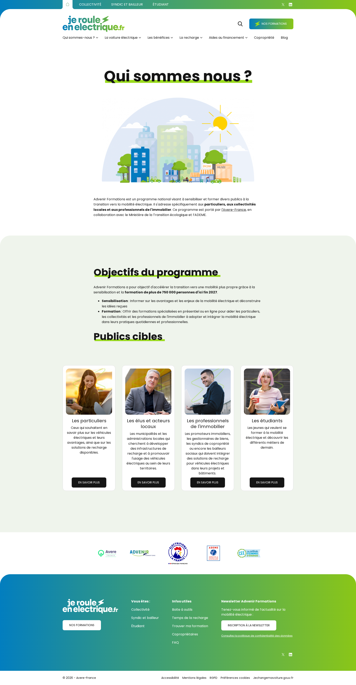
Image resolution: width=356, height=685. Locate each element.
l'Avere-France (233, 209)
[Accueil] (68, 4)
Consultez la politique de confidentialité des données (257, 635)
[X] (283, 4)
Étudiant (138, 626)
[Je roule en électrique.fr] (93, 24)
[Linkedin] (290, 4)
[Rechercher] (240, 23)
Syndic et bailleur (145, 617)
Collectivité (140, 609)
